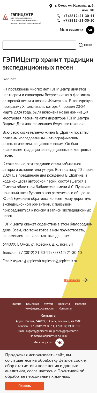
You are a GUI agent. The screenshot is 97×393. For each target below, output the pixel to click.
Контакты (65, 308)
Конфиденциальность (39, 308)
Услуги (48, 304)
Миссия (16, 304)
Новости (80, 304)
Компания (32, 304)
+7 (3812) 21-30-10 (78, 20)
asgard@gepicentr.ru (39, 331)
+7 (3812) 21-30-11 (78, 16)
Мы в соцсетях (71, 29)
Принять (24, 386)
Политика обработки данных (48, 336)
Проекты (64, 304)
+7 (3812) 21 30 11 (42, 326)
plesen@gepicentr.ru (66, 331)
